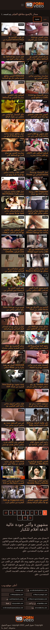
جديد (44, 19)
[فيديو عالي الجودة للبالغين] (24, 618)
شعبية (37, 19)
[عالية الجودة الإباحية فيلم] (35, 5)
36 (25, 518)
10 (6, 513)
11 (30, 518)
